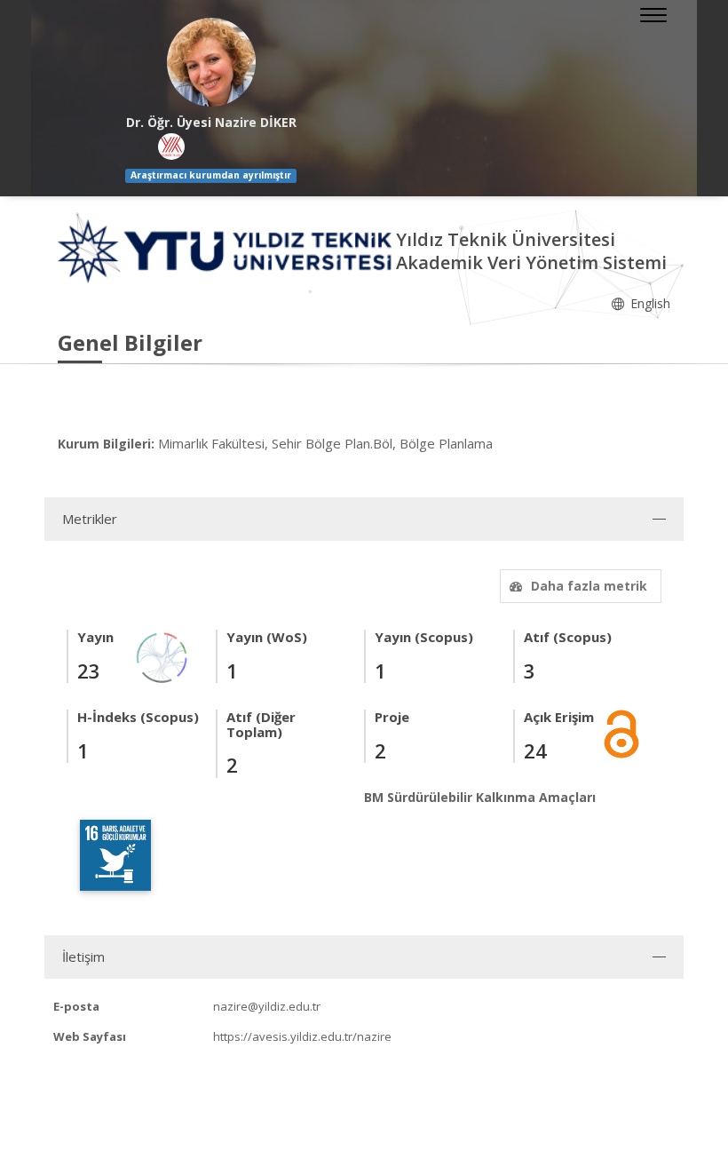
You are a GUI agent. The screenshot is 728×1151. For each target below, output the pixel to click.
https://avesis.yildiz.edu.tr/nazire (302, 1036)
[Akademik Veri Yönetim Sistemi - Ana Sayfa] (227, 250)
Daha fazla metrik (589, 585)
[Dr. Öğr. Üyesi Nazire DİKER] (211, 62)
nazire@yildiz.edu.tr (266, 1006)
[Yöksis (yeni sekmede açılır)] (171, 146)
